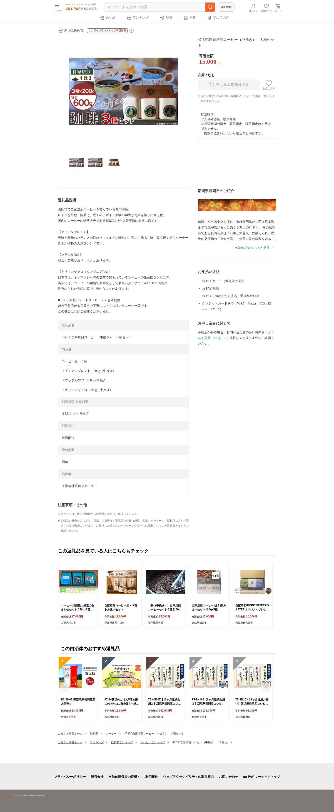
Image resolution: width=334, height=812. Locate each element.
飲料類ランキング (122, 742)
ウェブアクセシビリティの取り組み (188, 776)
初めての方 (221, 17)
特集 (192, 17)
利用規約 (151, 776)
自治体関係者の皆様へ (124, 776)
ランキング (141, 17)
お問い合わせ (228, 776)
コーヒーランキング (152, 742)
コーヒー (111, 733)
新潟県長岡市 (73, 30)
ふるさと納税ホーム (70, 733)
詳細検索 (226, 7)
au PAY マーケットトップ (261, 776)
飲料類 (94, 733)
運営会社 (97, 776)
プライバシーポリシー (70, 776)
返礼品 (110, 17)
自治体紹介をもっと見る (252, 247)
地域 (169, 17)
